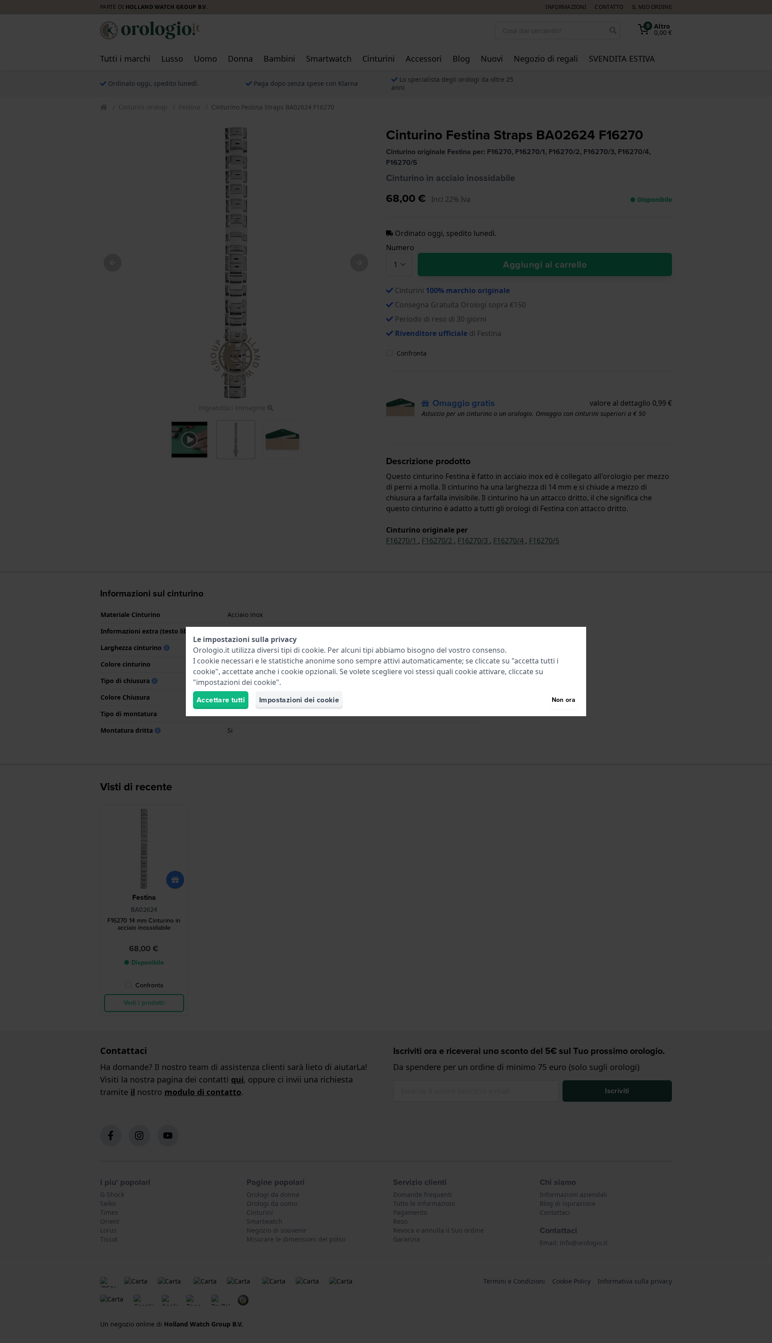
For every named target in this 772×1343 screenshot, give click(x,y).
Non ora (563, 700)
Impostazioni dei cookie (299, 700)
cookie (313, 650)
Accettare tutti (221, 700)
